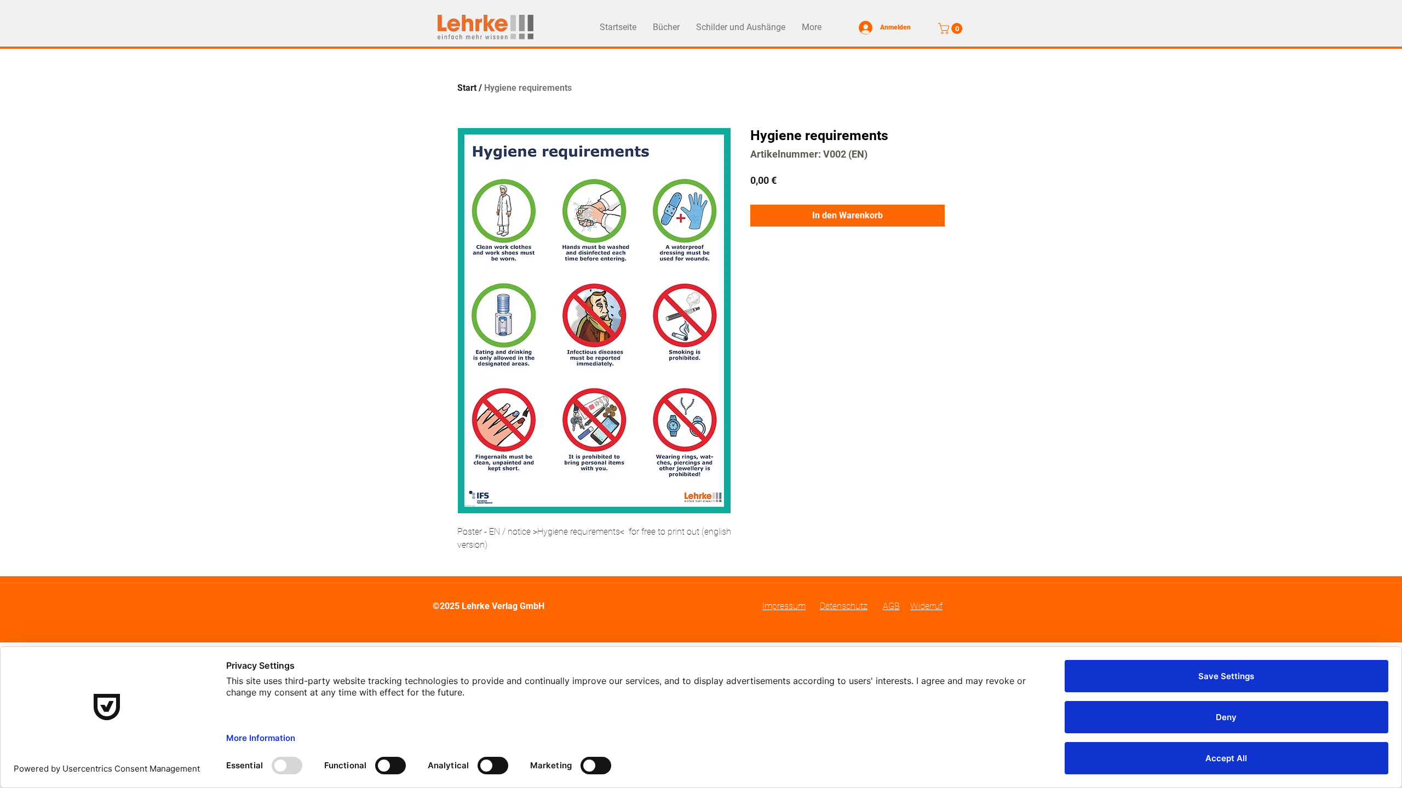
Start (466, 88)
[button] (951, 28)
